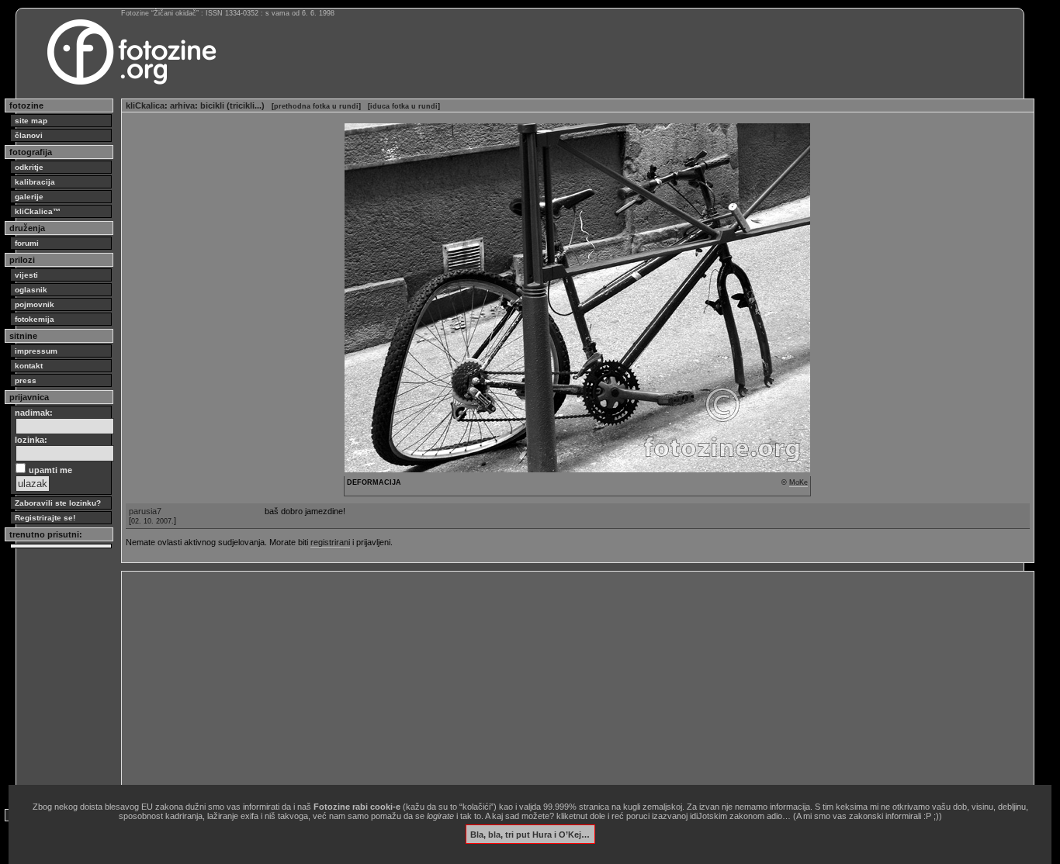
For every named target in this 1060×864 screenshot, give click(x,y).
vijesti (26, 275)
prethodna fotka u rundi (316, 106)
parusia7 (145, 511)
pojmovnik (34, 304)
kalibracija (35, 182)
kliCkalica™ (38, 211)
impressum (36, 351)
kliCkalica (145, 105)
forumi (27, 243)
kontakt (29, 365)
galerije (29, 196)
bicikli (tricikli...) (232, 105)
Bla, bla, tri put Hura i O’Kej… (530, 833)
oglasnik (31, 289)
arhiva (182, 105)
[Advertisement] (578, 684)
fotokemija (34, 319)
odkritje (29, 167)
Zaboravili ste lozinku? (58, 503)
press (25, 380)
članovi (29, 135)
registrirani (330, 542)
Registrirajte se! (45, 517)
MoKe (798, 482)
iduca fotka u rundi (404, 106)
